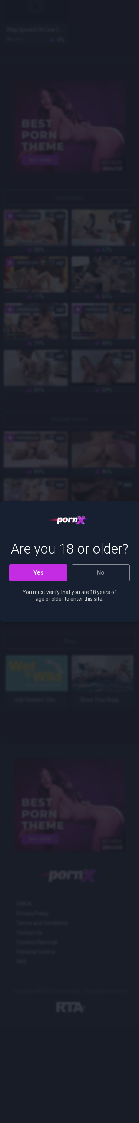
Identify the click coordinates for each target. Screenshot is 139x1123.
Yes (38, 572)
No (101, 572)
